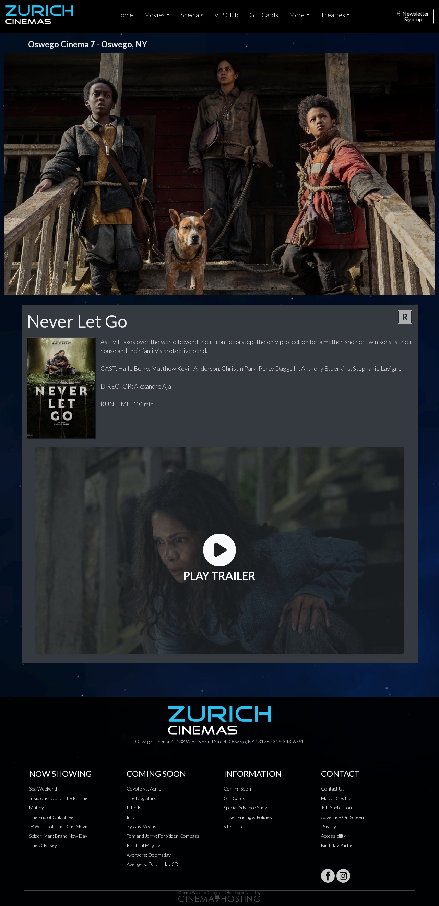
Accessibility (333, 836)
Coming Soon (237, 789)
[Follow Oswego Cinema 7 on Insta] (343, 876)
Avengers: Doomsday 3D (152, 864)
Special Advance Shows (247, 807)
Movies (154, 15)
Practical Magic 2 (144, 845)
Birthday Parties (338, 845)
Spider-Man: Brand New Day (58, 836)
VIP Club (226, 15)
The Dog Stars (141, 798)
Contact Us (333, 789)
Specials (192, 15)
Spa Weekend (43, 789)
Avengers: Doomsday (149, 855)
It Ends (134, 807)
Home (124, 15)
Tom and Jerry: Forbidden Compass (163, 836)
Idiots (133, 817)
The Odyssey (43, 845)
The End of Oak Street (52, 817)
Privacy (328, 826)
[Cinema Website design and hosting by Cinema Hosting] (219, 896)
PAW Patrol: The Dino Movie (58, 826)
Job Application (336, 807)
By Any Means (141, 826)
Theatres (333, 15)
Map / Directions (338, 798)
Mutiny (36, 807)
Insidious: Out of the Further (59, 798)
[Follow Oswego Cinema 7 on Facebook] (328, 876)
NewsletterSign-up (415, 16)
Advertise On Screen (342, 817)
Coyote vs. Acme (144, 789)
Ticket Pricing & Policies (248, 817)
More (297, 15)
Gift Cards (263, 15)
